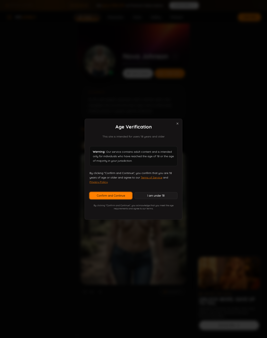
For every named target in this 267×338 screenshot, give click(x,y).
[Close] (177, 123)
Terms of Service (151, 177)
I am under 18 (156, 195)
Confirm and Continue (111, 195)
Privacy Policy (99, 182)
